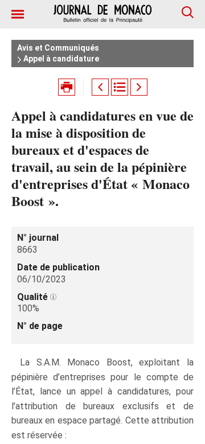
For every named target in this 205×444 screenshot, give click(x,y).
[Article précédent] (100, 87)
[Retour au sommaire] (119, 87)
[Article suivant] (138, 87)
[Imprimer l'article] (66, 87)
